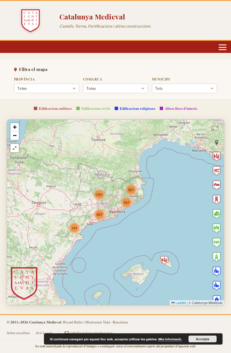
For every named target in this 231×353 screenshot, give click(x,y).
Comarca (92, 79)
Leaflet (180, 302)
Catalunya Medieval (92, 16)
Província (24, 79)
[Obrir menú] (222, 47)
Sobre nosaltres (18, 332)
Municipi (161, 79)
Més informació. (170, 339)
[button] (74, 228)
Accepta (202, 338)
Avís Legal (43, 332)
